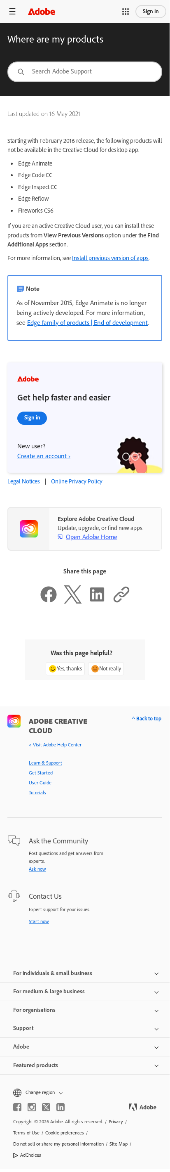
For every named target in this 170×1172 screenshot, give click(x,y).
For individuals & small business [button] (52, 973)
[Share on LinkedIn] (97, 601)
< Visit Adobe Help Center (55, 745)
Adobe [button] (21, 1046)
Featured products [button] (35, 1065)
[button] (125, 11)
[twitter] (46, 1107)
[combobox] (84, 72)
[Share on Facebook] (49, 601)
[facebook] (17, 1107)
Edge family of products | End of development (87, 323)
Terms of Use (26, 1133)
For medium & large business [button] (49, 991)
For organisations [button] (34, 1009)
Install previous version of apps (110, 258)
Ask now (37, 869)
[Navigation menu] (12, 11)
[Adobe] (41, 11)
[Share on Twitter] (73, 601)
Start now (39, 921)
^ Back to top (146, 718)
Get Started (41, 773)
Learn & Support (45, 763)
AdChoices (30, 1155)
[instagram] (32, 1107)
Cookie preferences (64, 1133)
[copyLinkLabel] (121, 601)
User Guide (40, 783)
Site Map (118, 1144)
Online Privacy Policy (76, 481)
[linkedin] (60, 1107)
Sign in (151, 11)
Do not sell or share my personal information (58, 1144)
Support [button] (23, 1028)
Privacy (116, 1122)
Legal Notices (23, 481)
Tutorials (37, 793)
